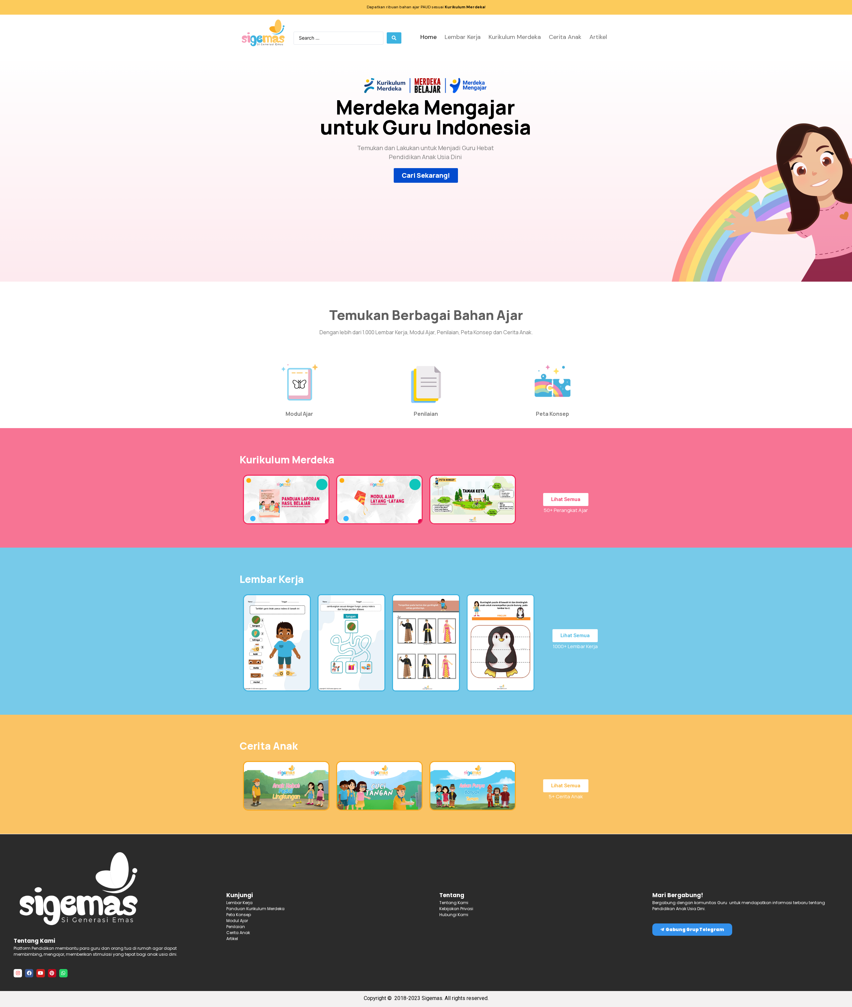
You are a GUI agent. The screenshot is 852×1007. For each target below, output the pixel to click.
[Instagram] (18, 973)
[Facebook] (29, 973)
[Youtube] (40, 973)
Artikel (598, 37)
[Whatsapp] (63, 973)
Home (428, 37)
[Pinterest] (52, 973)
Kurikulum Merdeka (515, 37)
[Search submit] (394, 38)
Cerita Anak (565, 37)
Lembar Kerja (463, 37)
